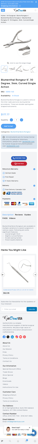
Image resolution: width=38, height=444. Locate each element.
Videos (5, 384)
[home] (18, 441)
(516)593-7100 (20, 158)
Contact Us (7, 361)
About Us (6, 346)
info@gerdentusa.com (15, 422)
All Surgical (11, 16)
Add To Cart (8, 126)
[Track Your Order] (35, 10)
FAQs (5, 352)
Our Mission (7, 349)
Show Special (8, 375)
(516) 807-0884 (27, 416)
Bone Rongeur (22, 16)
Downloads (7, 381)
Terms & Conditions (10, 358)
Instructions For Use (10, 387)
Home (3, 16)
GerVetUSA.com (28, 142)
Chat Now (20, 163)
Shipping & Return (9, 395)
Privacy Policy (8, 355)
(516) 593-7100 (13, 416)
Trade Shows (8, 372)
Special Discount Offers (12, 369)
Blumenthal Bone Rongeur (11, 18)
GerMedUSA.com (13, 146)
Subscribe (32, 309)
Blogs (5, 378)
